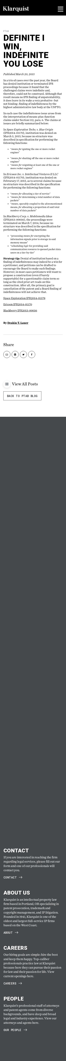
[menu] (60, 9)
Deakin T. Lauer (17, 323)
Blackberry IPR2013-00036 (20, 310)
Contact (10, 877)
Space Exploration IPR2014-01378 (24, 298)
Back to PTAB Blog (22, 396)
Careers (10, 983)
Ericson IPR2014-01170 (17, 304)
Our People (12, 1030)
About (8, 932)
